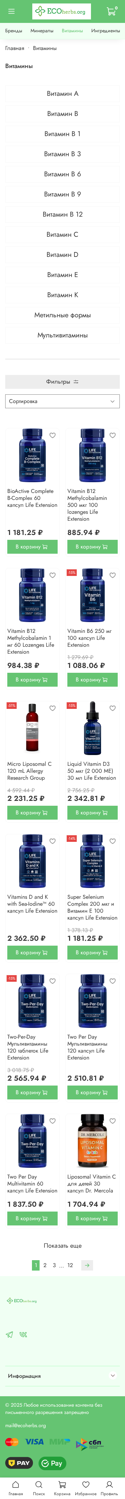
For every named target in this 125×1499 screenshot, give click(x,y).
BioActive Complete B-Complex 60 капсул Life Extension (32, 498)
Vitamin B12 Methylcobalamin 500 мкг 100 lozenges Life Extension (87, 505)
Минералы (42, 30)
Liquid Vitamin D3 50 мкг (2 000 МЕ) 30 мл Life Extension (91, 771)
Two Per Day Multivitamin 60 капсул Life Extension (32, 1184)
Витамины (72, 30)
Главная (14, 48)
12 (70, 1265)
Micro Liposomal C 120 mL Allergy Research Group (29, 771)
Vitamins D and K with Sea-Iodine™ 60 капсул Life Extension (32, 904)
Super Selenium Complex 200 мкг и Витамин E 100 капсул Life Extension (92, 907)
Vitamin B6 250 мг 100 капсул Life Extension (89, 638)
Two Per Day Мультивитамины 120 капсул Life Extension (87, 1047)
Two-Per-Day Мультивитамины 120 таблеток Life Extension (27, 1047)
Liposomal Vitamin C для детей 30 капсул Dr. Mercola (91, 1184)
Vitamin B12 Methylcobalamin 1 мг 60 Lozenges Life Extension (30, 641)
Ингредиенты (105, 30)
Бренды (13, 30)
